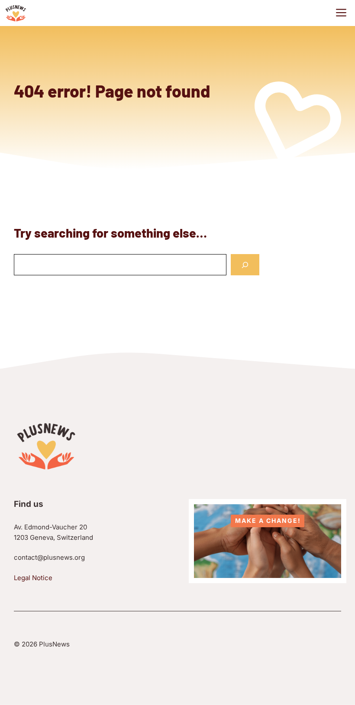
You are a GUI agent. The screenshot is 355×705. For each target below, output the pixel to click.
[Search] (245, 264)
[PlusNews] (15, 13)
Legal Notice (33, 578)
